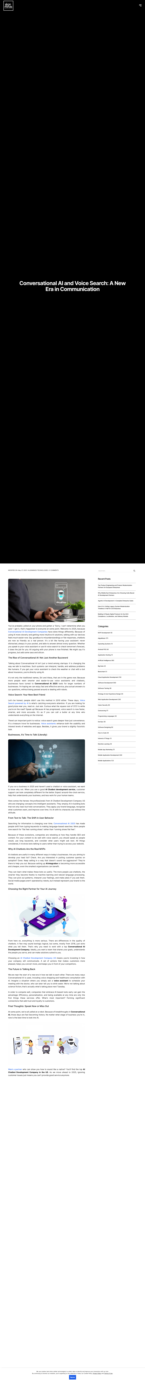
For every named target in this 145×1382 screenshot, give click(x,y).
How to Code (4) (103, 733)
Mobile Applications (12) (106, 760)
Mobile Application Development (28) (110, 755)
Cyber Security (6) (104, 705)
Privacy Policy (97, 1373)
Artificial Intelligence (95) (106, 660)
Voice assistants (48, 723)
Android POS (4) (103, 649)
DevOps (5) (102, 722)
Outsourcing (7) (103, 710)
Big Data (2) (102, 666)
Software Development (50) (107, 683)
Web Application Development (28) (109, 699)
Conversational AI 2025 (64, 823)
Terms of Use (108, 1373)
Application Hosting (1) (105, 655)
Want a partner (15, 1069)
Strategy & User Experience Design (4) (110, 694)
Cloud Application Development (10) (109, 677)
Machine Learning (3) (105, 744)
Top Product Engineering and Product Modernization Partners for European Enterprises (115, 586)
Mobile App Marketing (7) (106, 749)
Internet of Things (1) (105, 738)
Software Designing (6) (105, 727)
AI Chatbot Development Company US (38, 958)
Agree (72, 1377)
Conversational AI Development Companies (27, 632)
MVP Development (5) (105, 632)
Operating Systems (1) (105, 644)
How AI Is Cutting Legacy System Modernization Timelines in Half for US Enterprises (114, 607)
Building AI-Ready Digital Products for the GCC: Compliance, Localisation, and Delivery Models (113, 615)
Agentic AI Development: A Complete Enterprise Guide (115, 601)
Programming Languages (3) (107, 716)
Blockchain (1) (102, 671)
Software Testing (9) (104, 688)
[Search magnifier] (134, 570)
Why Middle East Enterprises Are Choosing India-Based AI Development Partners (116, 594)
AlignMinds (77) (103, 638)
